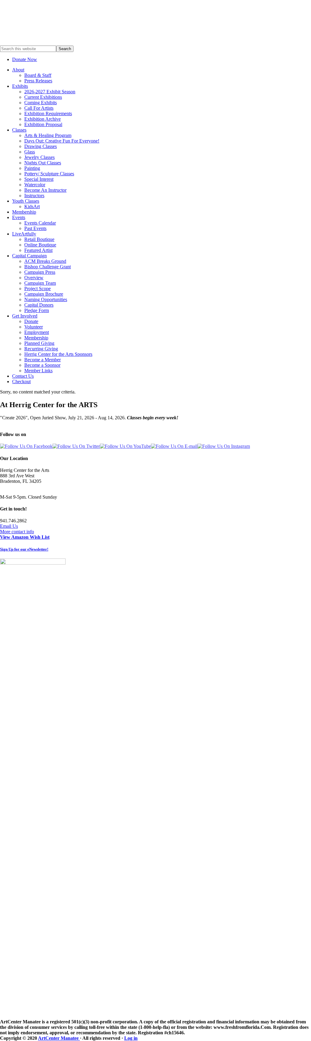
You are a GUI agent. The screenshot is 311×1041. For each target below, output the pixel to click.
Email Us (9, 526)
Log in (131, 1038)
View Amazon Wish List (25, 537)
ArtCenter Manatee (59, 1038)
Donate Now (24, 59)
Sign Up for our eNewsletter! (24, 549)
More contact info (17, 531)
